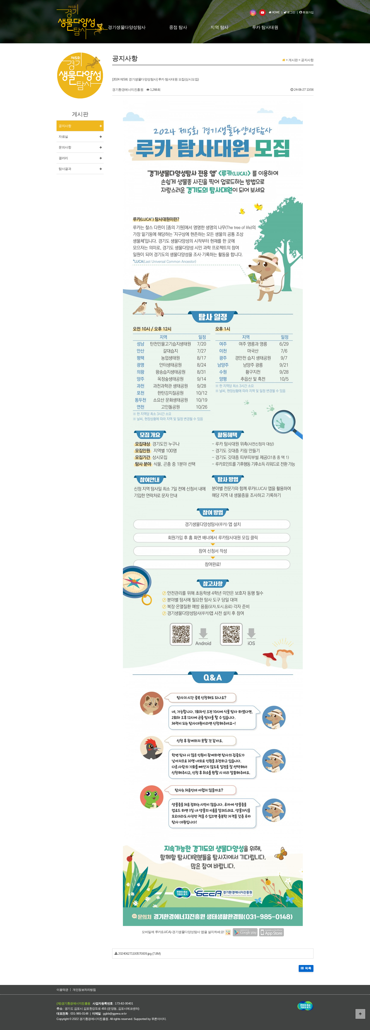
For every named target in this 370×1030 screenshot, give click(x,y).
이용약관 (62, 989)
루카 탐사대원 (265, 27)
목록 (308, 968)
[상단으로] (360, 1014)
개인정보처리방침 (84, 989)
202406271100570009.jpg (134, 953)
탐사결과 (65, 169)
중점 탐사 (178, 27)
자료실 (63, 136)
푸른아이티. (159, 1019)
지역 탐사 (219, 27)
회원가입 (307, 12)
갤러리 (63, 158)
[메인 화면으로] (283, 60)
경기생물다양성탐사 (127, 27)
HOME (275, 12)
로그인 (290, 12)
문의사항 (65, 147)
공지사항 (65, 126)
